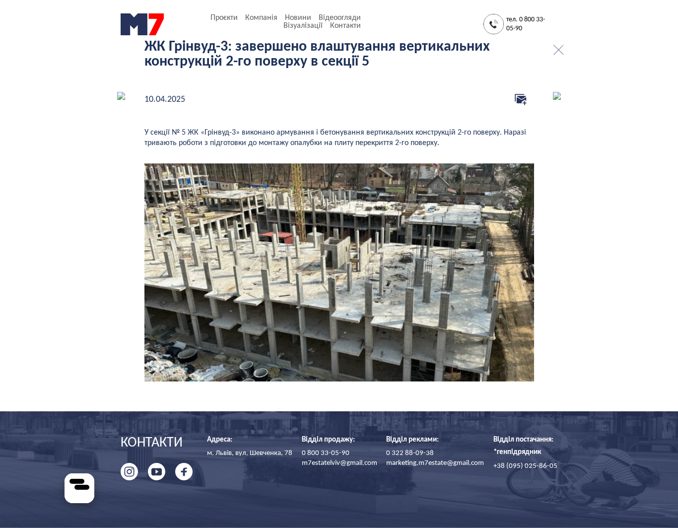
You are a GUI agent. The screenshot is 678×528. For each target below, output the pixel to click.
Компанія (261, 18)
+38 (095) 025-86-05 (525, 466)
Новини (298, 18)
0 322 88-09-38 (410, 453)
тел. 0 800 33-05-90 (525, 24)
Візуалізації (303, 26)
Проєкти (224, 18)
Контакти (345, 26)
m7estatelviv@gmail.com (339, 463)
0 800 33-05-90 (325, 453)
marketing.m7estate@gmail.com (435, 463)
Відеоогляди (340, 18)
